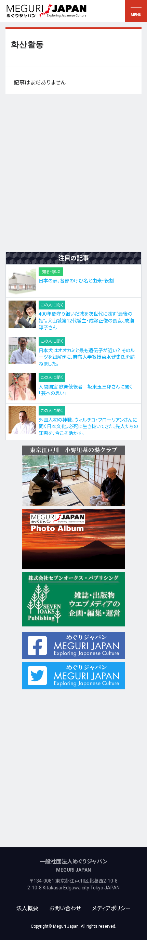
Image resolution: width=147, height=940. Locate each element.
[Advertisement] (73, 172)
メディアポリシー (111, 908)
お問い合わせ (65, 908)
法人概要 (27, 908)
